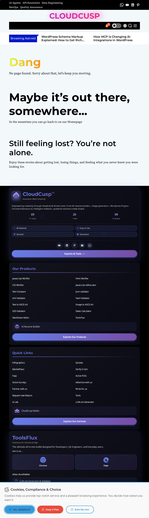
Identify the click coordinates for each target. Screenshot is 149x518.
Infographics (18, 362)
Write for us (81, 389)
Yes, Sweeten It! (21, 509)
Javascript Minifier (21, 278)
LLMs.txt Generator (85, 402)
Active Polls (81, 375)
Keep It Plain (52, 509)
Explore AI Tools (72, 253)
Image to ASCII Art (84, 304)
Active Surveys (19, 382)
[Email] (82, 245)
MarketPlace (18, 369)
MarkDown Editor (20, 317)
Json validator (82, 291)
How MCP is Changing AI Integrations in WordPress (112, 38)
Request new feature (22, 395)
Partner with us (19, 389)
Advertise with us (84, 382)
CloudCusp (74, 15)
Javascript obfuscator (86, 285)
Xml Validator (18, 298)
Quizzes (79, 362)
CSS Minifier (18, 285)
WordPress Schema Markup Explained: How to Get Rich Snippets (62, 40)
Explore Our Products (74, 337)
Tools (78, 395)
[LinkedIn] (67, 245)
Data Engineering (52, 3)
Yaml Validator (83, 298)
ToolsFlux (80, 317)
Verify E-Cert (82, 369)
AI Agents (15, 3)
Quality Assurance (31, 7)
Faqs (14, 375)
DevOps (13, 7)
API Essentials (31, 3)
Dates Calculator (83, 311)
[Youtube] (59, 245)
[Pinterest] (74, 245)
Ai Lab (15, 402)
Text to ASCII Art (20, 304)
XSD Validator (18, 311)
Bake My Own (82, 509)
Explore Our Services (74, 421)
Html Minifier (82, 278)
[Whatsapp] (90, 245)
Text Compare (19, 291)
